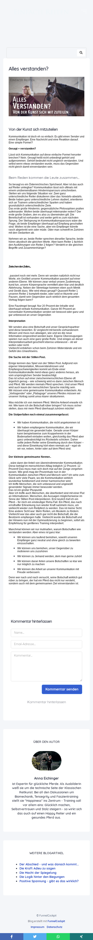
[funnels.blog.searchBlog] (81, 52)
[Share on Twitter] (35, 936)
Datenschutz (54, 927)
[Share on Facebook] (11, 936)
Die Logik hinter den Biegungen (41, 877)
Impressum (37, 927)
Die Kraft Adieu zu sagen (37, 868)
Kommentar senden (62, 689)
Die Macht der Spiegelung (37, 873)
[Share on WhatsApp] (58, 936)
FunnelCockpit (56, 921)
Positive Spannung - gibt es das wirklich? (49, 881)
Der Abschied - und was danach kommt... (49, 864)
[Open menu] (84, 11)
